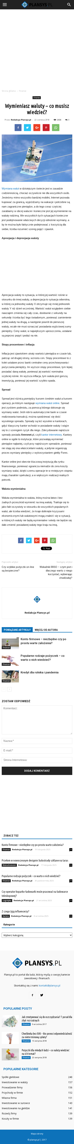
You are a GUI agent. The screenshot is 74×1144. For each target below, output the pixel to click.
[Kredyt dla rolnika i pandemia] (10, 676)
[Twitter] (41, 995)
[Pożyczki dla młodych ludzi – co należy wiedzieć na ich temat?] (10, 1054)
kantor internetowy (51, 434)
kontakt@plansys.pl (49, 985)
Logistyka (7, 900)
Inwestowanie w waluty (15, 1082)
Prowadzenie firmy (12, 1087)
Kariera (6, 916)
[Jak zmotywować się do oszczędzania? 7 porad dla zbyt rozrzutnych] (10, 1021)
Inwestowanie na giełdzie (16, 1108)
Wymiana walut (10, 188)
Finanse (37, 97)
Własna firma (9, 1097)
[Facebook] (32, 995)
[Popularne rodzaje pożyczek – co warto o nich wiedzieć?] (10, 660)
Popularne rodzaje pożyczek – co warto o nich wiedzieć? (31, 876)
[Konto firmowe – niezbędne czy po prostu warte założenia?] (10, 643)
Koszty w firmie (10, 1118)
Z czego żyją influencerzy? (15, 911)
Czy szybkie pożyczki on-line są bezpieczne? (18, 568)
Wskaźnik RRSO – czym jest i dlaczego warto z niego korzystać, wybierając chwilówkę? (56, 572)
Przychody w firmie (12, 1092)
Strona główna (9, 90)
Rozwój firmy (9, 1113)
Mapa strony (37, 1133)
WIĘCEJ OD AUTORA (46, 630)
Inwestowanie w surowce (16, 1103)
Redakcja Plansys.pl (21, 119)
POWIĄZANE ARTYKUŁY (17, 630)
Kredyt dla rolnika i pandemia (40, 672)
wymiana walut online (47, 403)
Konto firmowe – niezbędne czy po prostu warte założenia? (33, 844)
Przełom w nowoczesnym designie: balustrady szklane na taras (35, 860)
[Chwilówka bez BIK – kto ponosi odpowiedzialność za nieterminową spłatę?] (10, 1038)
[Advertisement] (37, 48)
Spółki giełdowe (10, 1077)
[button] (69, 4)
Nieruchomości (9, 865)
